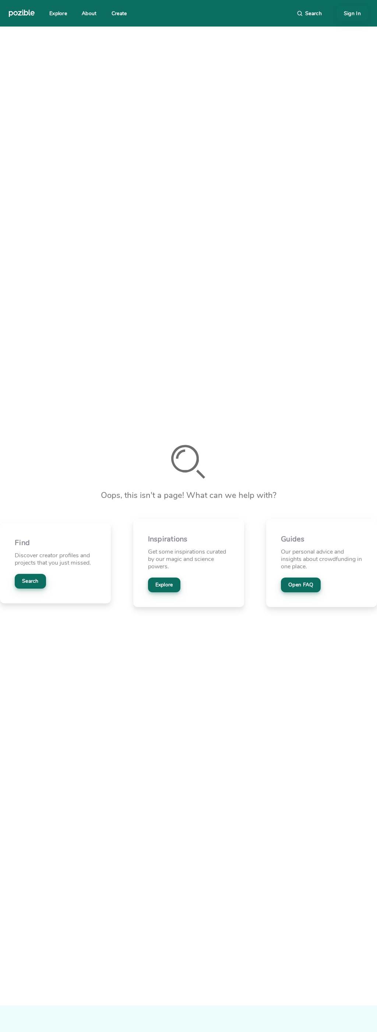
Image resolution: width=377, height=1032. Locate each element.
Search (30, 581)
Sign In (352, 13)
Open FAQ (300, 584)
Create (119, 13)
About (89, 13)
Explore (58, 13)
